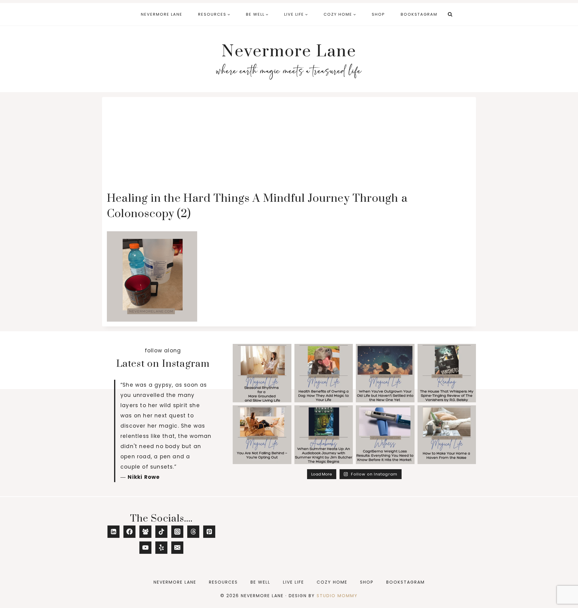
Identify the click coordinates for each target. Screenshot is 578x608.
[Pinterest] (209, 531)
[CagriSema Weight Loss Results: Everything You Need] (385, 434)
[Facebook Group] (145, 531)
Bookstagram (419, 14)
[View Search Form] (450, 14)
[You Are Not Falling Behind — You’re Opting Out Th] (262, 434)
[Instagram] (177, 531)
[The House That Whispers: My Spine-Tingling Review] (447, 373)
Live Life (293, 582)
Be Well (260, 582)
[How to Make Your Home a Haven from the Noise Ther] (447, 434)
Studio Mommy (337, 596)
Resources (223, 582)
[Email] (177, 547)
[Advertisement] (289, 147)
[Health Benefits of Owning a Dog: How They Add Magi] (323, 373)
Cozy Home (332, 582)
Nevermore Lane (161, 14)
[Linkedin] (113, 531)
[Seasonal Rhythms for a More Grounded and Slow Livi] (262, 373)
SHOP (378, 14)
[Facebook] (129, 531)
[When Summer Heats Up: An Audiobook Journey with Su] (323, 434)
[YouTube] (145, 547)
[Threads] (193, 531)
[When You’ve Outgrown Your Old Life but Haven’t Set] (385, 373)
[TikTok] (161, 531)
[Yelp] (161, 547)
